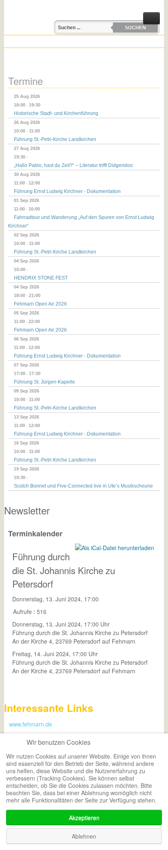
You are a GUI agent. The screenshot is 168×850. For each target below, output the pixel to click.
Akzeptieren (84, 817)
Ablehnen (84, 836)
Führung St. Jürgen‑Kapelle (44, 382)
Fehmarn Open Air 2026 (40, 304)
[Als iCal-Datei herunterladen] (114, 548)
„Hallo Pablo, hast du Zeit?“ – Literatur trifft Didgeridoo (73, 165)
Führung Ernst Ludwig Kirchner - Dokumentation (67, 191)
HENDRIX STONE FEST (41, 278)
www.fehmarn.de (28, 724)
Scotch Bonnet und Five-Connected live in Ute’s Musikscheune (83, 486)
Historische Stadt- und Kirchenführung (56, 113)
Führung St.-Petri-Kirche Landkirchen (55, 139)
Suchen (135, 27)
